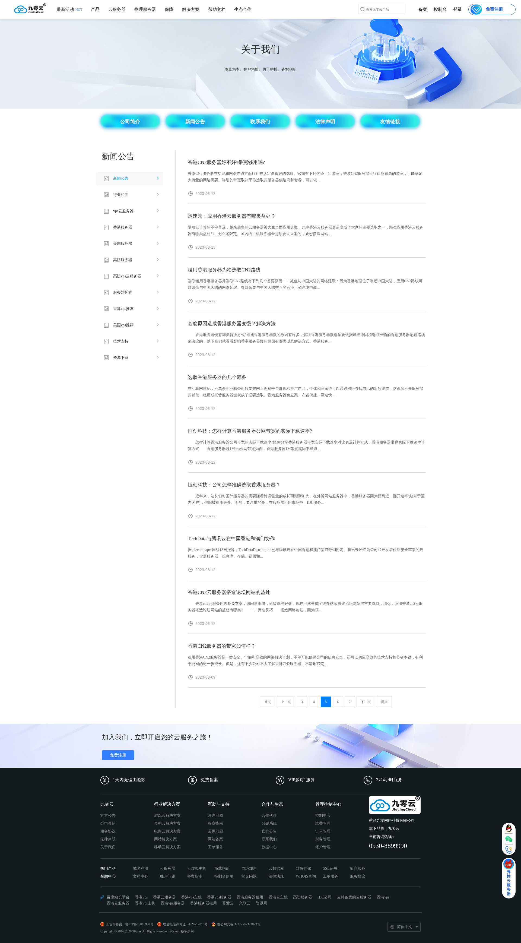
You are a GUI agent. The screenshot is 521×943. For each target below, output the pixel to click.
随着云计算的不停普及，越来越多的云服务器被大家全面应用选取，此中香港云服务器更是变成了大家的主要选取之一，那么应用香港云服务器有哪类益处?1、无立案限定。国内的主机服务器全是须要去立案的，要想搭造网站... (305, 230)
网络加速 (249, 868)
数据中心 (269, 847)
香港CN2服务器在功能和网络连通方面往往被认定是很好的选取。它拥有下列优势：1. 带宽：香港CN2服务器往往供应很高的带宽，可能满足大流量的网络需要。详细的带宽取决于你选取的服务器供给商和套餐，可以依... (305, 177)
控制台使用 (223, 876)
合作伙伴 (269, 816)
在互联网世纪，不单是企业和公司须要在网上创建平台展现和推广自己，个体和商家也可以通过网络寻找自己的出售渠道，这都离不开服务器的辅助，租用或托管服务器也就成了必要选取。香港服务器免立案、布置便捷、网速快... (305, 392)
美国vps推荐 (123, 325)
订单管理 (323, 831)
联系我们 (269, 839)
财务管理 (323, 839)
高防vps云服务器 (127, 276)
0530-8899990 (388, 846)
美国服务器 (122, 244)
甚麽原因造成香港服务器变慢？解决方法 (232, 323)
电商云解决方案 (167, 831)
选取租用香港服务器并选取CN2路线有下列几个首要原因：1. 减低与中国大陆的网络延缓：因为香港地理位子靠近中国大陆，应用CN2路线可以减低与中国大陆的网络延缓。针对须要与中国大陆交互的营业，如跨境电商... (305, 284)
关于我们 (108, 847)
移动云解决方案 (167, 847)
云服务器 (117, 9)
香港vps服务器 (219, 897)
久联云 (244, 903)
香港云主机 (278, 897)
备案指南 (215, 823)
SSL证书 (330, 868)
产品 (95, 9)
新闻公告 (120, 178)
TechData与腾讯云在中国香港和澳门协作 (231, 538)
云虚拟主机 (196, 868)
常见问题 (215, 831)
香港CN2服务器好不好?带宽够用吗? (226, 162)
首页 (267, 702)
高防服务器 (122, 260)
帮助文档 (216, 9)
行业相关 (120, 195)
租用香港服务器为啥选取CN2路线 (224, 270)
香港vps (141, 897)
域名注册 (140, 868)
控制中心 (323, 816)
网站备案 (215, 839)
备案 (422, 9)
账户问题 (215, 816)
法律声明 (108, 839)
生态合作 (243, 9)
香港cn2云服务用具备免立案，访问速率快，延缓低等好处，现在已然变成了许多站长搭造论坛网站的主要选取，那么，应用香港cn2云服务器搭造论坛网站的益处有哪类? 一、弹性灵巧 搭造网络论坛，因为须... (305, 607)
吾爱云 (228, 903)
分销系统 (269, 823)
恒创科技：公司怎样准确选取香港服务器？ (234, 485)
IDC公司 (324, 897)
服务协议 (108, 831)
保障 (169, 9)
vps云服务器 (123, 211)
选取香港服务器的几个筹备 (217, 377)
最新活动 (69, 9)
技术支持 (120, 341)
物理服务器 (145, 9)
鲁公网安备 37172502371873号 (238, 924)
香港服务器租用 (250, 897)
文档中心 (140, 876)
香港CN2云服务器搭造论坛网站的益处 (229, 592)
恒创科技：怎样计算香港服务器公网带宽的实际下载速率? (250, 431)
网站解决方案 (165, 839)
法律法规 (276, 876)
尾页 (384, 702)
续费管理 (323, 823)
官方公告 (108, 816)
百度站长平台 (118, 897)
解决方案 (190, 9)
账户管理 (323, 847)
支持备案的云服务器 (354, 897)
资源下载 (120, 358)
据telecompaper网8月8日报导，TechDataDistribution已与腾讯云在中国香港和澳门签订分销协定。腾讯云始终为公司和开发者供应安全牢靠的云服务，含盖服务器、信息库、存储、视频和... (305, 553)
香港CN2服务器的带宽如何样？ (222, 646)
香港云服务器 (164, 897)
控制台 (440, 9)
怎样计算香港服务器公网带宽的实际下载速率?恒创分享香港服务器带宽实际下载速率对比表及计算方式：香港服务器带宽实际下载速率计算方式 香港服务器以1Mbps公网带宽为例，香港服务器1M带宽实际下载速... (306, 445)
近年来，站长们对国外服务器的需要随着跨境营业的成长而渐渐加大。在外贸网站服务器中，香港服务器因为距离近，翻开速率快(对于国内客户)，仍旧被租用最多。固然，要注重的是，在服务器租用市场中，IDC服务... (306, 499)
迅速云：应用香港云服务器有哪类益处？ (232, 216)
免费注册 (118, 755)
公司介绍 (108, 823)
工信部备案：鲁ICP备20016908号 (129, 924)
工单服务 (215, 847)
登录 (457, 9)
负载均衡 (222, 868)
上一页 (286, 702)
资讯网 (261, 903)
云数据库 (276, 868)
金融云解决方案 (167, 823)
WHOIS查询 (306, 876)
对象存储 (303, 868)
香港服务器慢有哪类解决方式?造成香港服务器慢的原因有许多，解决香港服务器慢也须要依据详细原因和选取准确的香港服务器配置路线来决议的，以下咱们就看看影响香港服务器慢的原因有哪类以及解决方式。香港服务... (306, 338)
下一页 (366, 702)
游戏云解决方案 (167, 816)
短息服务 (357, 868)
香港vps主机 (191, 897)
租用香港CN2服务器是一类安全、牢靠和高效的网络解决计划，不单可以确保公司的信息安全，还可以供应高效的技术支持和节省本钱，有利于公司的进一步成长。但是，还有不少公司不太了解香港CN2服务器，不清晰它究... (305, 660)
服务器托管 (122, 292)
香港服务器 (122, 227)
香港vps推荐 (123, 309)
